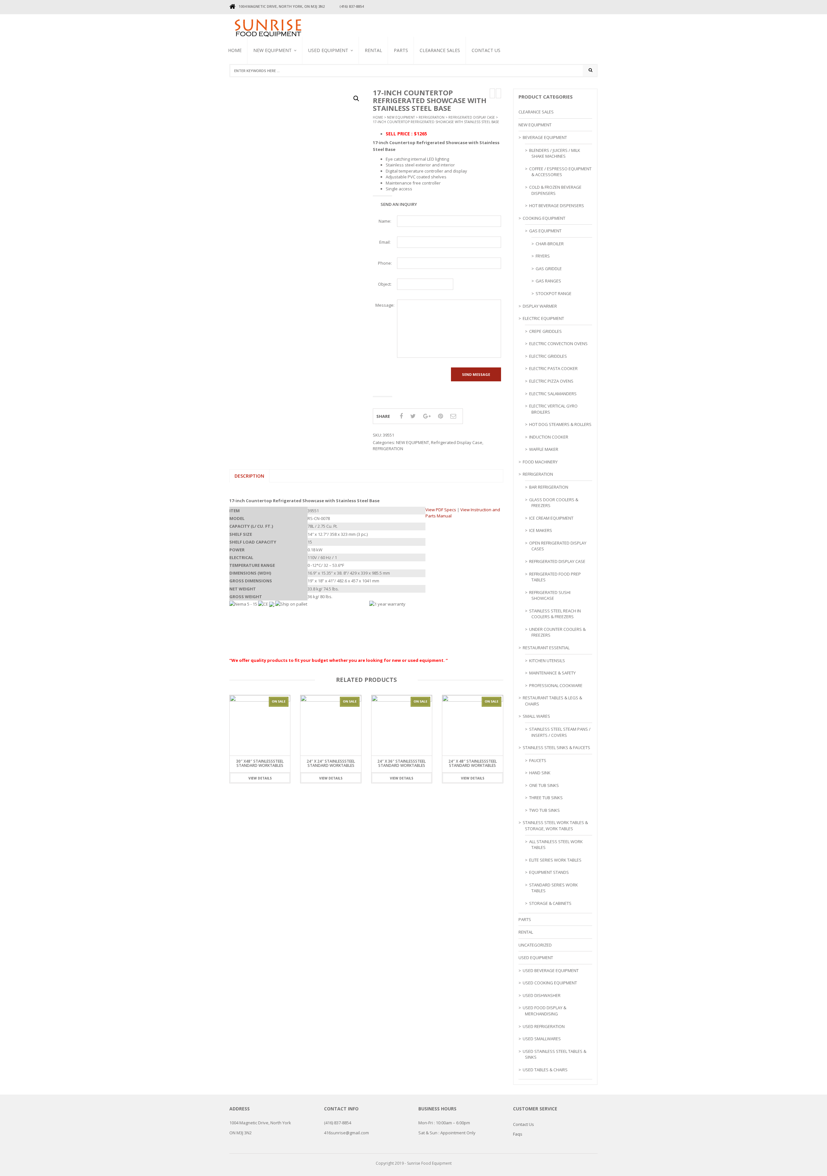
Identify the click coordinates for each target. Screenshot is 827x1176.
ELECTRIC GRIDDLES (548, 356)
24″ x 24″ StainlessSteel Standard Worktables (331, 763)
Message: (384, 305)
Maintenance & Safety (552, 673)
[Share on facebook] (401, 416)
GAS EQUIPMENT (545, 231)
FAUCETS (537, 760)
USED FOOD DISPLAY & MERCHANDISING (544, 1011)
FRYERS (543, 256)
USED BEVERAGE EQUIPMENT (322, 85)
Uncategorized (535, 945)
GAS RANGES (548, 281)
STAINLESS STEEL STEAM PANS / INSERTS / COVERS (560, 732)
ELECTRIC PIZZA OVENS (551, 381)
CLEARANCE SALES (440, 50)
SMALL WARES (536, 716)
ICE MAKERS (540, 530)
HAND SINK (539, 773)
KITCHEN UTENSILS (547, 660)
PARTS (401, 50)
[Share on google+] (427, 416)
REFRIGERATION (432, 117)
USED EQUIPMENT (328, 50)
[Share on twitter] (413, 416)
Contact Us (486, 50)
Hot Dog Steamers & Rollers (560, 424)
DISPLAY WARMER (540, 306)
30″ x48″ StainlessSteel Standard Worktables (260, 763)
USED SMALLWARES (542, 1039)
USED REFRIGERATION (544, 1026)
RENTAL (373, 50)
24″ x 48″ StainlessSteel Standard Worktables (472, 763)
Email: (385, 242)
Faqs (517, 1134)
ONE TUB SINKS (544, 785)
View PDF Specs (440, 510)
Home (235, 50)
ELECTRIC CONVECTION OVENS (558, 343)
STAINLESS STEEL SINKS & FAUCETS (556, 747)
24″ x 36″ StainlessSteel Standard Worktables (401, 763)
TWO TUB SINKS (544, 810)
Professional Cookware (555, 685)
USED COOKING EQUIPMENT (550, 983)
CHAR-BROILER (550, 244)
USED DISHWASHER (541, 995)
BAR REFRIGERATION (548, 487)
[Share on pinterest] (440, 416)
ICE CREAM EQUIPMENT (551, 518)
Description (249, 476)
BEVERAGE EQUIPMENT (273, 80)
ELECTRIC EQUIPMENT (543, 318)
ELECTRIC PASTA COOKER (553, 368)
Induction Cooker (548, 437)
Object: (385, 284)
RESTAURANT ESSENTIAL (546, 648)
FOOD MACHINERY (540, 462)
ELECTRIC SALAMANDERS (553, 394)
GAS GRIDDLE (549, 268)
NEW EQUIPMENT (272, 50)
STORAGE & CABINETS (550, 903)
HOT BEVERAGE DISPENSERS (556, 205)
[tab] (249, 476)
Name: (385, 221)
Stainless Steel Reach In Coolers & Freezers (335, 79)
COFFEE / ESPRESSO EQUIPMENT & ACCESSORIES (560, 172)
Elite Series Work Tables (555, 860)
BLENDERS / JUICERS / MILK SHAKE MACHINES (334, 83)
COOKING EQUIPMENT (544, 218)
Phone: (385, 263)
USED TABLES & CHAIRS (545, 1070)
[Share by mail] (453, 416)
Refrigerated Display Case (471, 117)
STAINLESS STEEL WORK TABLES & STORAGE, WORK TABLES (555, 826)
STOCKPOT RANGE (553, 293)
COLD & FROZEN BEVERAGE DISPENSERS (555, 190)
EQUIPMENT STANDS (549, 872)
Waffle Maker (543, 449)
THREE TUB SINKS (546, 797)
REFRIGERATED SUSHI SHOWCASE (550, 595)
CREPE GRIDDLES (545, 331)
